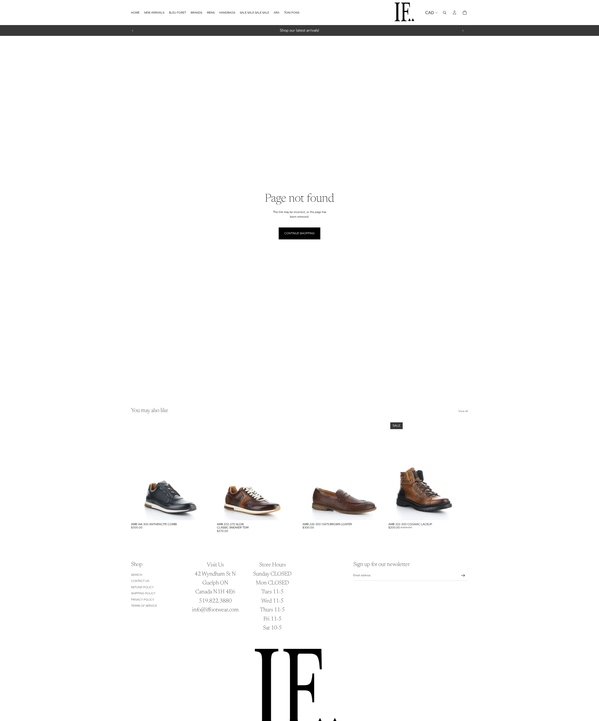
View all (463, 411)
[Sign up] (463, 575)
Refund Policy (142, 587)
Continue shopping (299, 233)
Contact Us (140, 581)
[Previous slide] (133, 30)
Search (136, 575)
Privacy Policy (142, 600)
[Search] (444, 12)
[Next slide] (463, 30)
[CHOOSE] (203, 513)
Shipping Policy (143, 593)
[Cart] (465, 12)
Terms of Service (144, 606)
